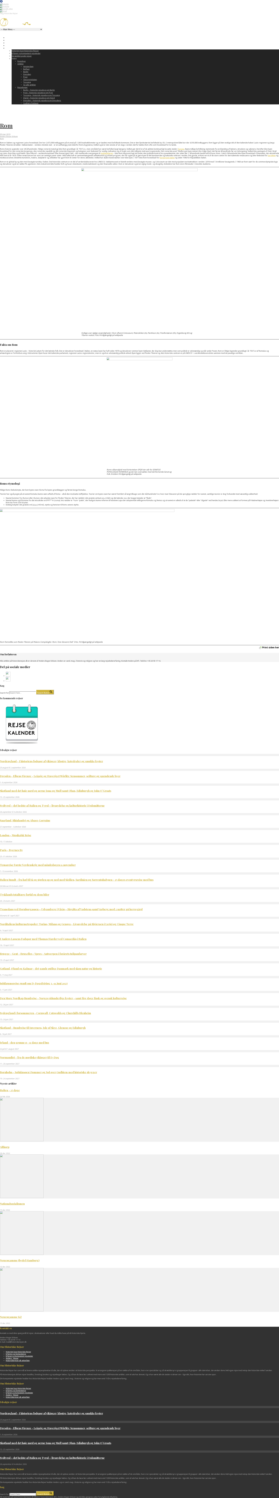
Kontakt (9, 45)
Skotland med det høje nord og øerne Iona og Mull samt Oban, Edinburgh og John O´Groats (55, 791)
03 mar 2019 (5, 134)
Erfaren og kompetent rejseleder (26, 53)
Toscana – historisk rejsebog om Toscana (41, 95)
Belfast (26, 69)
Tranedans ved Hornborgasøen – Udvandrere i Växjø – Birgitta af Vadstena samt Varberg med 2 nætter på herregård (71, 909)
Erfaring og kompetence (16, 1354)
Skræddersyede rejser (22, 56)
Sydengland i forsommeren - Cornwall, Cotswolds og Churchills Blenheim (45, 1013)
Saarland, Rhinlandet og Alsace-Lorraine (25, 820)
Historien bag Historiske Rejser (25, 50)
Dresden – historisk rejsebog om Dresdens (42, 100)
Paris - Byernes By (11, 850)
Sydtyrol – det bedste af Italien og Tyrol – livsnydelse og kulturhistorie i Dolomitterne (52, 805)
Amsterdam (28, 66)
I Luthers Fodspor (31, 103)
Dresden (27, 74)
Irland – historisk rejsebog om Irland (39, 98)
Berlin (25, 71)
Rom (6, 125)
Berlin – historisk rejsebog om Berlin (39, 90)
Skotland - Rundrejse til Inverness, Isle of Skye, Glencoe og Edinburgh (43, 1028)
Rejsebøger (22, 87)
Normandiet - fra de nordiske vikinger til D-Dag (29, 1057)
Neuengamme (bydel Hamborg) (19, 1260)
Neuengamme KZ (11, 1317)
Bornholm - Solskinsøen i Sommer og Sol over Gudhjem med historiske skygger (48, 1072)
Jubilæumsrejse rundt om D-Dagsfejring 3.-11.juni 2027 (34, 983)
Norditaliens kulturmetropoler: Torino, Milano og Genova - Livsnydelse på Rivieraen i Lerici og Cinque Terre (67, 924)
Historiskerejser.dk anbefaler (18, 1360)
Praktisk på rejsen (14, 43)
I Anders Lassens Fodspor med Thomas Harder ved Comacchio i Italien (43, 939)
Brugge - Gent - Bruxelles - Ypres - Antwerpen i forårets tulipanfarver (43, 954)
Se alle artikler (29, 84)
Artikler (20, 64)
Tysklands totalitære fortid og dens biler (24, 894)
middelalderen (107, 153)
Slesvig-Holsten (30, 79)
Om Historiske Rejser (15, 48)
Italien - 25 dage (10, 1090)
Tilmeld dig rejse (13, 40)
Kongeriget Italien (167, 158)
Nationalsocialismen (12, 1203)
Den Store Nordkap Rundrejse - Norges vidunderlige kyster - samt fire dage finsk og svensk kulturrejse (63, 998)
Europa (181, 149)
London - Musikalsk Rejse (15, 835)
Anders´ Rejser (12, 1358)
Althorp (4, 1147)
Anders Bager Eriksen (9, 136)
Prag (25, 77)
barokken (272, 155)
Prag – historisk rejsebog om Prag (38, 92)
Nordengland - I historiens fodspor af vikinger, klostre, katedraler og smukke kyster (51, 761)
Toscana (27, 82)
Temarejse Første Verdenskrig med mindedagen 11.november (38, 865)
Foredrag (21, 61)
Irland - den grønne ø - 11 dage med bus (24, 1042)
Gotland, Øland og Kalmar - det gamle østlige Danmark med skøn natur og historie (51, 968)
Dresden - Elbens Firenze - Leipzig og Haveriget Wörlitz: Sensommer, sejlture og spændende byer (60, 776)
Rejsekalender (12, 37)
